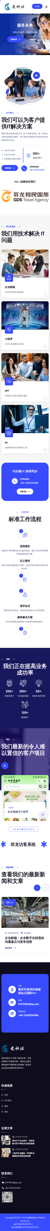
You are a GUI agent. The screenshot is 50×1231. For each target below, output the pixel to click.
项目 (6, 1111)
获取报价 (23, 491)
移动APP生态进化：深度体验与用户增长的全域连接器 (23, 1142)
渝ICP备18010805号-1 (23, 1224)
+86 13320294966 (37, 169)
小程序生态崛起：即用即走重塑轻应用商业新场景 (23, 1154)
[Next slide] (45, 888)
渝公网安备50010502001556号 (25, 1227)
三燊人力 (13, 812)
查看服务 (33, 39)
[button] (13, 829)
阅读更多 (39, 948)
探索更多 (14, 39)
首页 (6, 1095)
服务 (6, 1106)
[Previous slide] (37, 888)
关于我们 (8, 1100)
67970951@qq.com (28, 1004)
